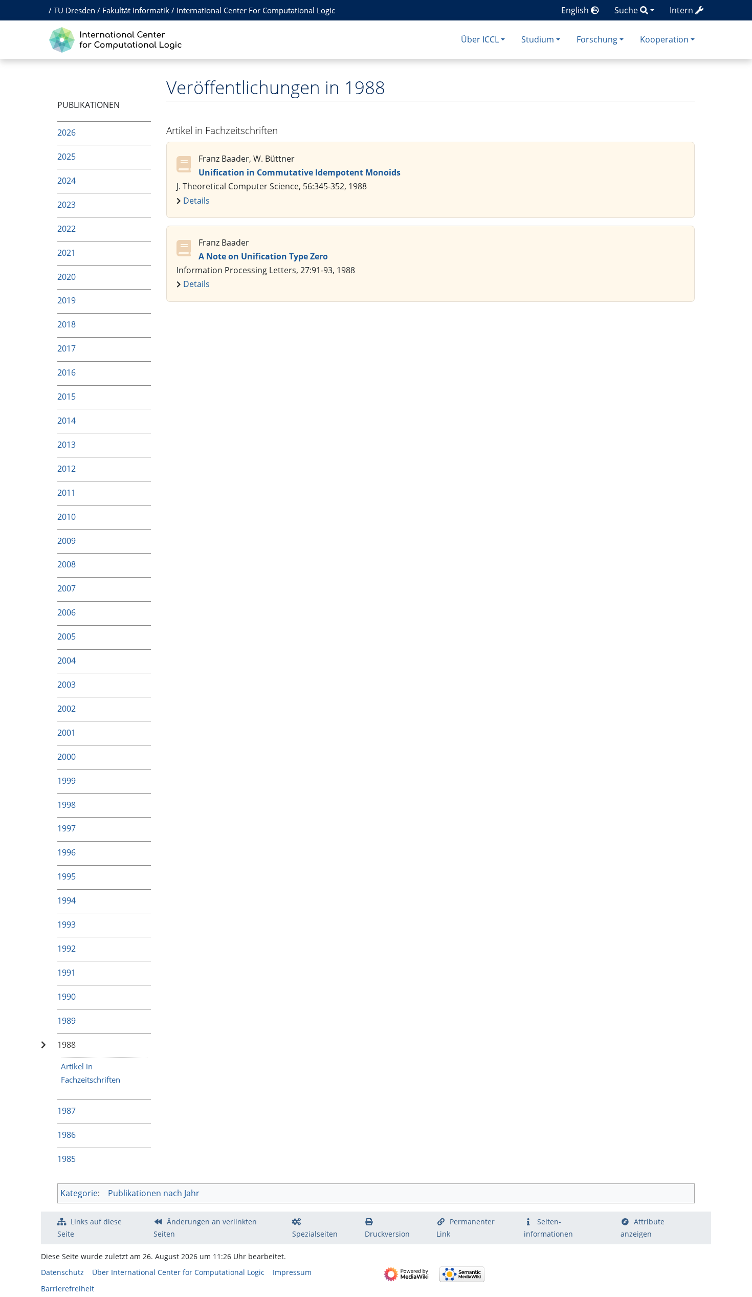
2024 (66, 180)
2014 (66, 420)
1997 (66, 828)
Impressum (292, 1272)
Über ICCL (480, 39)
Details (196, 200)
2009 (66, 540)
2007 (66, 588)
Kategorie (79, 1193)
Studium (537, 39)
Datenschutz (62, 1272)
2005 (66, 636)
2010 (66, 516)
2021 (66, 252)
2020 (66, 276)
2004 (66, 660)
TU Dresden (74, 10)
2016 (66, 372)
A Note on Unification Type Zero (263, 256)
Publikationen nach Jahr (154, 1193)
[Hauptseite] (118, 39)
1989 (66, 1020)
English (576, 10)
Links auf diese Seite (89, 1228)
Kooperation (664, 39)
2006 (66, 612)
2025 (66, 156)
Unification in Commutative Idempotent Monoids (299, 172)
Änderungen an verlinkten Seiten (205, 1228)
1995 (66, 876)
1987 (66, 1110)
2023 (66, 204)
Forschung (597, 39)
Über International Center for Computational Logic (178, 1272)
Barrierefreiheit (67, 1288)
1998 (66, 804)
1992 (66, 948)
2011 (66, 492)
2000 (66, 756)
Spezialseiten (315, 1234)
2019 (66, 300)
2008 (66, 564)
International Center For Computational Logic (255, 10)
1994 (66, 900)
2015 (66, 396)
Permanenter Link (465, 1228)
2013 (66, 444)
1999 (66, 780)
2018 (66, 324)
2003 (66, 684)
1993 (66, 924)
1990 (66, 996)
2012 (66, 468)
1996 (66, 852)
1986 (66, 1134)
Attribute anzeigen (643, 1228)
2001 (66, 732)
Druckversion (387, 1234)
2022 (66, 228)
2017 (66, 348)
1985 (66, 1158)
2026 (66, 132)
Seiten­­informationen (548, 1228)
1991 (66, 972)
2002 (66, 708)
